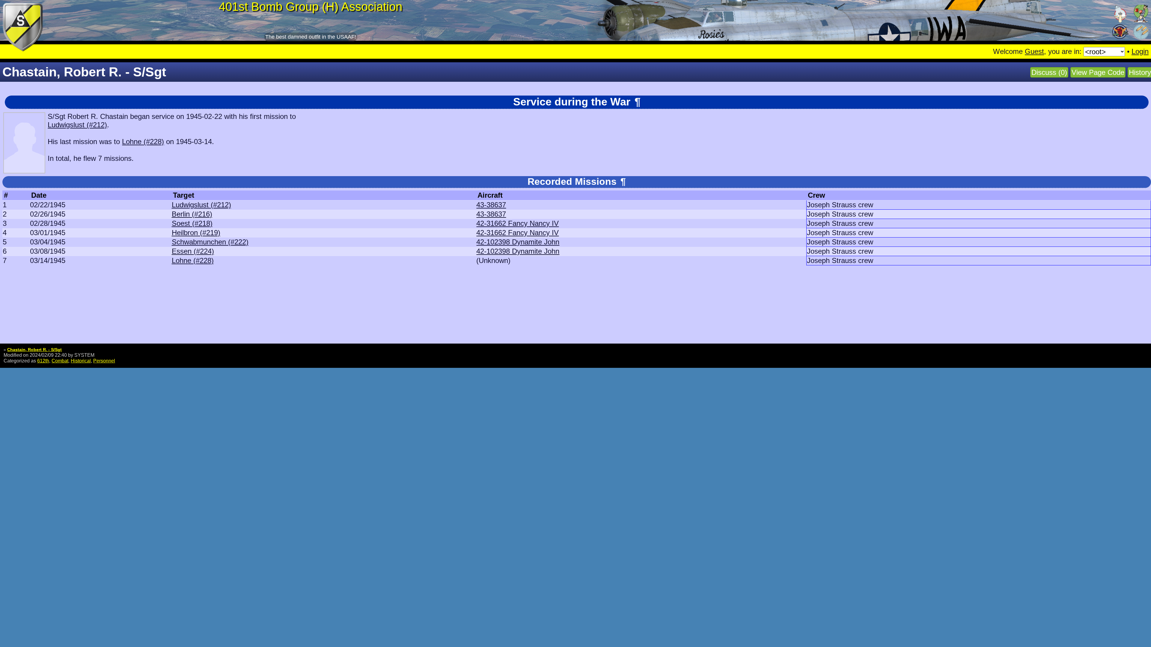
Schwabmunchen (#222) (210, 242)
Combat (60, 360)
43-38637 (491, 205)
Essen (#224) (193, 251)
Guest (1034, 51)
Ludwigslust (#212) (77, 125)
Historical (81, 360)
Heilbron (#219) (196, 233)
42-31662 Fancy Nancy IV (517, 223)
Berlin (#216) (192, 214)
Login (1140, 51)
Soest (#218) (192, 223)
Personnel (104, 360)
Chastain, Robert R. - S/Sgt (34, 349)
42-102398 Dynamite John (517, 242)
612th (43, 360)
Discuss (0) (1049, 72)
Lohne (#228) (143, 141)
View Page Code (1098, 72)
